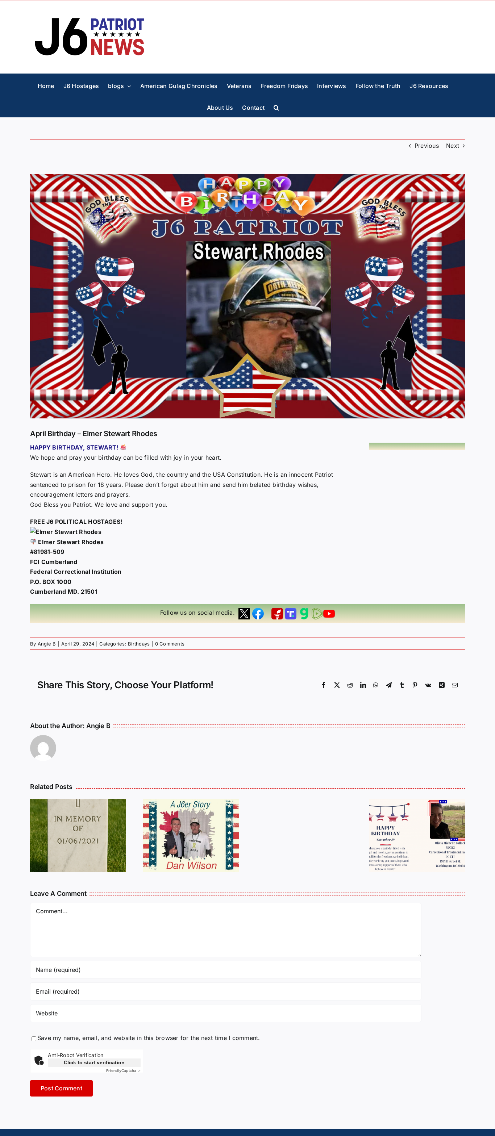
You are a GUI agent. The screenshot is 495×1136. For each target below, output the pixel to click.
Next (452, 145)
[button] (276, 106)
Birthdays (139, 644)
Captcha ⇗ (123, 1070)
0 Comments (169, 644)
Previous (427, 145)
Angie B (47, 644)
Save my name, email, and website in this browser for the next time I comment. (148, 1037)
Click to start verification (94, 1062)
